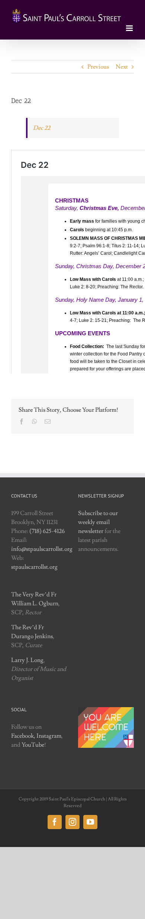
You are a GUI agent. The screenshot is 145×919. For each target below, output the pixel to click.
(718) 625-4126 (47, 531)
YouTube (33, 745)
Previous (98, 66)
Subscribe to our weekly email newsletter (98, 522)
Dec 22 (41, 128)
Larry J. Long (27, 660)
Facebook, (23, 736)
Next (122, 66)
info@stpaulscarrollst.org (41, 549)
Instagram (48, 736)
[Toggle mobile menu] (130, 28)
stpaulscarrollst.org (34, 567)
